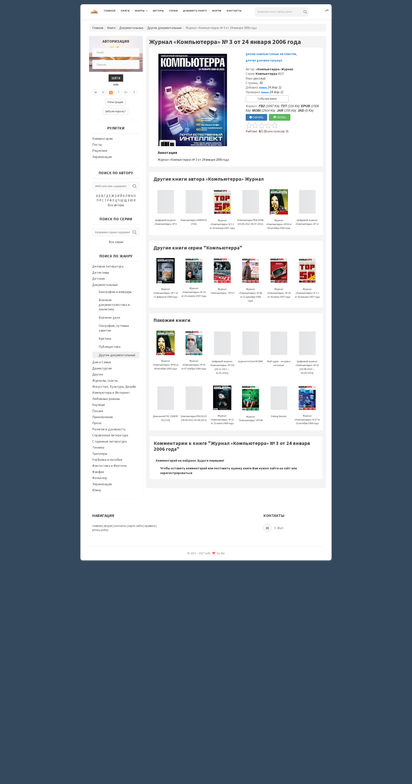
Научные (98, 405)
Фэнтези (189, 711)
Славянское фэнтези (198, 625)
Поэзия (97, 411)
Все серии (116, 242)
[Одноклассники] (111, 92)
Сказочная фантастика (200, 616)
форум (108, 526)
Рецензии (99, 151)
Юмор (96, 490)
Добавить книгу (195, 10)
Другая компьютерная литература (271, 54)
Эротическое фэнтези (199, 759)
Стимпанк (190, 663)
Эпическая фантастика (200, 731)
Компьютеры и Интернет (111, 392)
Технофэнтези (194, 683)
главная (97, 526)
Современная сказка (198, 644)
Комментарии (102, 139)
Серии (173, 10)
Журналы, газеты (105, 380)
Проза (96, 423)
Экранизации (102, 157)
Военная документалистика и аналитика (114, 304)
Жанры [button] (140, 10)
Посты (97, 145)
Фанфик (98, 472)
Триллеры (99, 454)
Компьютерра (266, 74)
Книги (125, 10)
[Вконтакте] (95, 92)
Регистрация (115, 102)
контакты (120, 526)
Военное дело (109, 317)
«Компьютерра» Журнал (274, 69)
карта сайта (135, 526)
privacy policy (100, 530)
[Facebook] (134, 92)
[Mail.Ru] (103, 92)
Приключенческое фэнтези (203, 587)
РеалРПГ (189, 596)
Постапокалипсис (197, 577)
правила (150, 526)
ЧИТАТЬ (281, 117)
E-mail (278, 528)
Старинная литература (109, 441)
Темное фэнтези (195, 673)
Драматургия (102, 368)
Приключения (102, 417)
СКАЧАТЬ (258, 117)
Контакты (234, 10)
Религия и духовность (109, 429)
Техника (98, 447)
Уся (186, 702)
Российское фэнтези (199, 606)
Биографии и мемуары (115, 292)
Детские (98, 278)
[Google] (126, 92)
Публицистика (109, 347)
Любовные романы (106, 399)
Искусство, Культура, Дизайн (114, 386)
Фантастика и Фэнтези (109, 466)
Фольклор (99, 478)
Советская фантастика (200, 635)
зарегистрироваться (176, 473)
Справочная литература (110, 435)
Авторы (158, 10)
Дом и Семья (101, 362)
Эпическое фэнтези (198, 740)
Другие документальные (164, 28)
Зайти (115, 78)
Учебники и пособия (107, 460)
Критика (105, 338)
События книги (267, 99)
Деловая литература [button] (150, 21)
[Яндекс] (118, 92)
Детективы (100, 272)
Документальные (131, 28)
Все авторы (116, 205)
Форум (216, 10)
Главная (110, 10)
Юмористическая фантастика (205, 769)
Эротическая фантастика (202, 750)
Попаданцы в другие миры (203, 568)
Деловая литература (198, 21)
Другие (97, 374)
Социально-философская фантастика (211, 654)
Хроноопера (192, 721)
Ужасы (188, 692)
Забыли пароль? (115, 111)
